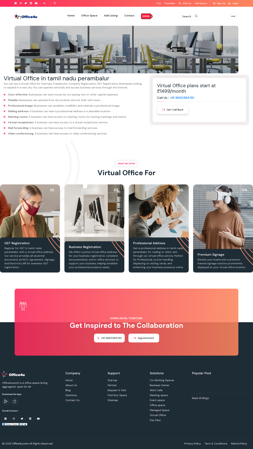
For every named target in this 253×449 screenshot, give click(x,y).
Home (71, 15)
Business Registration (85, 247)
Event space (157, 400)
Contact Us (72, 400)
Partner (112, 385)
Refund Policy (239, 443)
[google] (6, 401)
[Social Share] (14, 424)
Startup (112, 380)
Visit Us (186, 3)
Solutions (71, 395)
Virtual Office (158, 415)
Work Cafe (156, 390)
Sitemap (113, 400)
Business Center (159, 385)
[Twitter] (26, 3)
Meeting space (159, 395)
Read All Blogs (200, 398)
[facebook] (16, 3)
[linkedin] (31, 3)
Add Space (201, 3)
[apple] (14, 401)
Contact (129, 15)
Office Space (89, 15)
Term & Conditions (216, 443)
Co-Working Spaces (162, 380)
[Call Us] (47, 3)
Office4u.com (20, 443)
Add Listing (111, 15)
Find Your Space (117, 395)
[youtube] (36, 3)
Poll (159, 3)
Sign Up (220, 3)
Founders (169, 3)
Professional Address (149, 243)
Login (235, 3)
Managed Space (159, 410)
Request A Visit (117, 390)
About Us (71, 385)
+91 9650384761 (182, 98)
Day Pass (155, 420)
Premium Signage (211, 254)
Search (186, 16)
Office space (157, 405)
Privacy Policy (192, 443)
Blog (68, 390)
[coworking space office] (13, 374)
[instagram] (21, 3)
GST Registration (17, 243)
